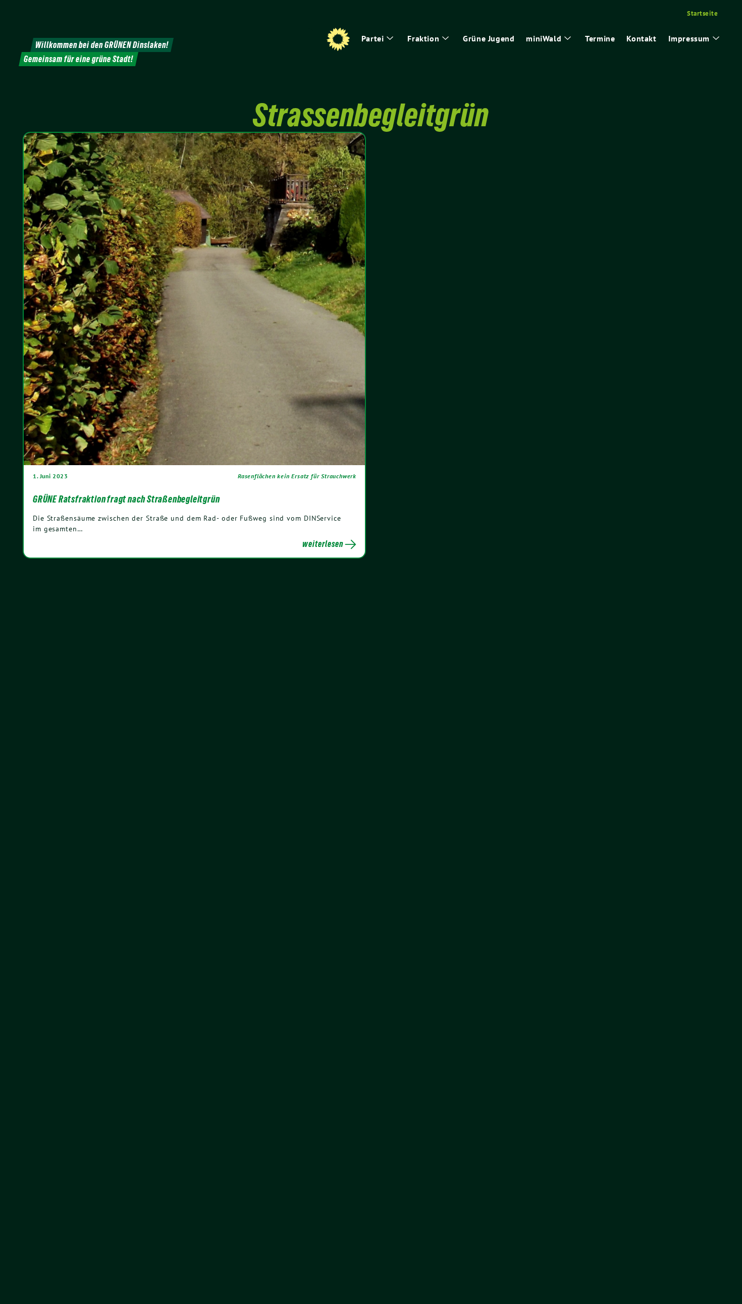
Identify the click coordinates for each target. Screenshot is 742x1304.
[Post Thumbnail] (194, 298)
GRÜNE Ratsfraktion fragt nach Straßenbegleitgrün (126, 499)
